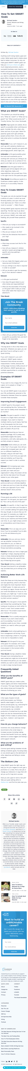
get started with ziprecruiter (13, 106)
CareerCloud (8, 1064)
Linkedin (16, 992)
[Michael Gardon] (3, 21)
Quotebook (7, 867)
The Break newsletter (9, 829)
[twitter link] (6, 1061)
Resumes (3, 1006)
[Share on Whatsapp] (18, 799)
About (3, 986)
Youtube (16, 995)
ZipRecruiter (5, 782)
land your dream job (13, 65)
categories (4, 989)
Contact (3, 992)
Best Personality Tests (7, 1051)
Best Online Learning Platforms (10, 1048)
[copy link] (16, 803)
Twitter (16, 986)
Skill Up (4, 789)
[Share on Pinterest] (14, 799)
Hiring (3, 1019)
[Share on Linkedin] (23, 799)
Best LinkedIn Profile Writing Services (12, 1046)
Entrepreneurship (6, 1016)
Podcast (3, 1022)
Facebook (17, 989)
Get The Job (4, 1008)
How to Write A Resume (8, 1054)
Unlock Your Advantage (15, 6)
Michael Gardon (12, 20)
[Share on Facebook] (4, 799)
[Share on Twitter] (9, 799)
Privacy (3, 995)
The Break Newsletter (20, 997)
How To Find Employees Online (10, 1038)
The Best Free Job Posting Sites (10, 1036)
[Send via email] (11, 803)
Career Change (5, 1011)
